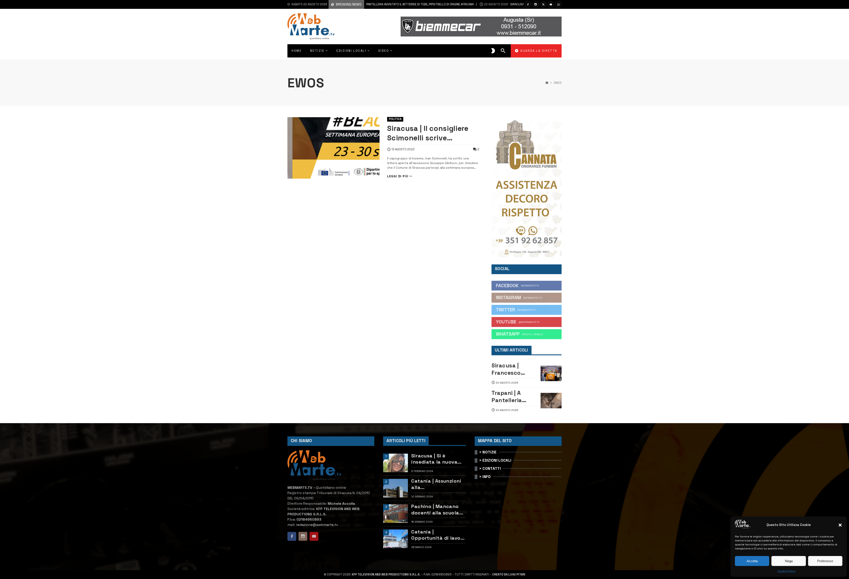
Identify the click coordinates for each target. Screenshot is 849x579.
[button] (840, 525)
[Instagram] (536, 4)
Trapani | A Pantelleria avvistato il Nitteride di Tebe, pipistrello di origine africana (389, 4)
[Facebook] (528, 4)
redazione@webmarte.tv (317, 524)
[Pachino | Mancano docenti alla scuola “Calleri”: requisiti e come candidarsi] (395, 513)
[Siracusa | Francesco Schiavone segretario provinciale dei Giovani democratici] (551, 373)
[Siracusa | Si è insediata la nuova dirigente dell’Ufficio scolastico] (395, 463)
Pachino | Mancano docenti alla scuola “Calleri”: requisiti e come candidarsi (435, 509)
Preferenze (825, 561)
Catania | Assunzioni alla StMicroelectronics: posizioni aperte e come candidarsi (436, 484)
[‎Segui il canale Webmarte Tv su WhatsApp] (558, 4)
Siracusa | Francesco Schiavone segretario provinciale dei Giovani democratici (511, 369)
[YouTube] (551, 4)
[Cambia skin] (493, 50)
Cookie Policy (786, 571)
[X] (543, 4)
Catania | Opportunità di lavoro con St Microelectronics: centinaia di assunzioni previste (438, 535)
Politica (395, 119)
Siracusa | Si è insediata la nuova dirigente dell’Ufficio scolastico (437, 459)
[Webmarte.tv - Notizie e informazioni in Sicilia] (311, 26)
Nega (789, 561)
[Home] (547, 83)
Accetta (752, 561)
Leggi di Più (397, 176)
